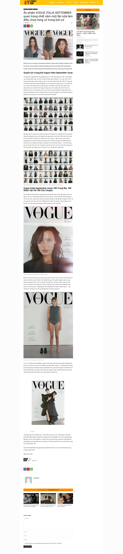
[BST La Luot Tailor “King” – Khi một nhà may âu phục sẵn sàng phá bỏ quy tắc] (80, 47)
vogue (29, 460)
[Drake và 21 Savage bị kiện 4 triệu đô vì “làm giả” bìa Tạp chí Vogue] (48, 498)
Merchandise (83, 2)
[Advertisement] (88, 88)
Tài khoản (92, 2)
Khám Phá (52, 2)
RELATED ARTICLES (42, 489)
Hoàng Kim (27, 22)
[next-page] (27, 509)
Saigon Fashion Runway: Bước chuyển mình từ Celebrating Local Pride (91, 54)
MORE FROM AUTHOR (54, 489)
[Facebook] (24, 25)
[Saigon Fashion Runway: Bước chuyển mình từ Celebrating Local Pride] (80, 53)
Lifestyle (69, 2)
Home (24, 7)
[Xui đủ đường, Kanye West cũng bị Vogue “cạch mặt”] (65, 498)
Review (75, 2)
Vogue (30, 458)
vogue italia (34, 460)
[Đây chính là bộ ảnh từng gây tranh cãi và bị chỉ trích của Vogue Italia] (31, 498)
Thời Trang (60, 2)
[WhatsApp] (31, 25)
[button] (98, 2)
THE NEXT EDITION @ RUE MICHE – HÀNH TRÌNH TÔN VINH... (85, 33)
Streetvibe (32, 447)
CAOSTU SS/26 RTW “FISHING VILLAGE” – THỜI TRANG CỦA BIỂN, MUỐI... (91, 61)
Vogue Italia (54, 63)
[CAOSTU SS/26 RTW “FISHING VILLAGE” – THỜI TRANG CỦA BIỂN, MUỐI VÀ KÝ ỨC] (80, 61)
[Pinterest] (28, 25)
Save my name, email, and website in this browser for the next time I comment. (43, 543)
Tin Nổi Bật (35, 9)
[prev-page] (24, 509)
